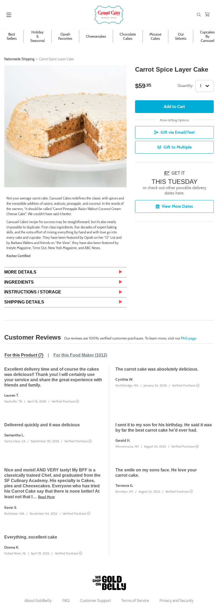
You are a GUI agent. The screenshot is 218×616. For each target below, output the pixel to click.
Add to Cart (174, 106)
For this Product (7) (24, 355)
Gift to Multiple (178, 147)
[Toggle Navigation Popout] (9, 15)
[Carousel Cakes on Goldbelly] (109, 14)
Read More (46, 496)
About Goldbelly (38, 600)
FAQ (66, 600)
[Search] (199, 14)
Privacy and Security (177, 600)
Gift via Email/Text (178, 132)
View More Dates (177, 206)
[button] (65, 272)
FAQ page (188, 338)
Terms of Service (135, 600)
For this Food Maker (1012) (80, 355)
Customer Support (95, 600)
